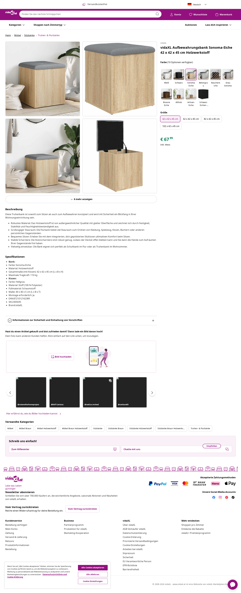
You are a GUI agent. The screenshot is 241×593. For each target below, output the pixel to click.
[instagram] (220, 497)
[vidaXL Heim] (11, 13)
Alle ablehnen (92, 574)
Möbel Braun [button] (25, 428)
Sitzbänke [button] (97, 428)
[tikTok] (233, 497)
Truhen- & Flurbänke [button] (200, 428)
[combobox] (90, 14)
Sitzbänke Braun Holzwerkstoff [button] (172, 428)
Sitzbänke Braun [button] (116, 428)
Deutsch (197, 4)
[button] (31, 392)
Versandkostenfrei (97, 4)
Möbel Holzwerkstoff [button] (46, 428)
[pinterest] (226, 497)
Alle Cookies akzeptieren (92, 567)
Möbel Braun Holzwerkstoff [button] (74, 428)
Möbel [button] (10, 428)
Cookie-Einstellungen (134, 545)
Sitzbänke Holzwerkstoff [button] (140, 428)
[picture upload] (98, 356)
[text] (166, 140)
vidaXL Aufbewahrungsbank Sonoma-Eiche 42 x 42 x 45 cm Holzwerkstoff (196, 50)
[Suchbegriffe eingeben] (157, 14)
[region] (57, 575)
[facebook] (213, 497)
